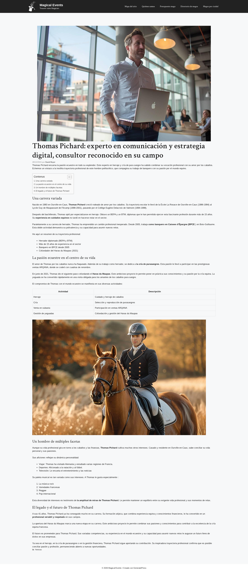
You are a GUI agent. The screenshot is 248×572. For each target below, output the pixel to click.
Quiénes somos (148, 6)
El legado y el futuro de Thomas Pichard (52, 191)
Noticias (38, 550)
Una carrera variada (44, 181)
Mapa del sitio (131, 6)
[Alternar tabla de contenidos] (68, 177)
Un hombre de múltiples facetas (49, 187)
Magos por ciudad (210, 6)
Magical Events (51, 5)
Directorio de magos (189, 6)
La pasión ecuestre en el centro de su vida (53, 184)
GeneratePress (139, 568)
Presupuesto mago (167, 6)
